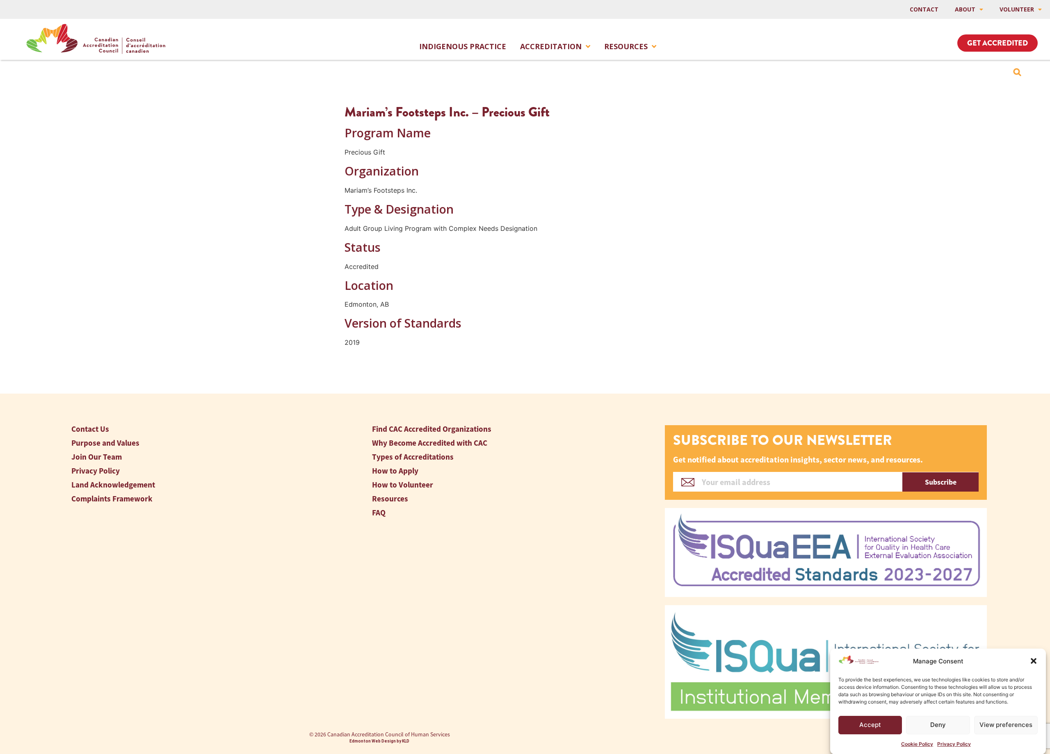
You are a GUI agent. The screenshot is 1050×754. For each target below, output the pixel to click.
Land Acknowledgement (113, 485)
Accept (870, 725)
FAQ (379, 513)
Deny (938, 725)
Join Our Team (96, 457)
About (965, 9)
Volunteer (1017, 9)
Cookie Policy (917, 743)
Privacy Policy (954, 743)
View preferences (1005, 725)
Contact (924, 9)
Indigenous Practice (462, 46)
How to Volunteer (402, 485)
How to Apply (395, 471)
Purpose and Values (105, 443)
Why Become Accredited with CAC (429, 443)
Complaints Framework (112, 499)
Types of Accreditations (413, 457)
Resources (626, 46)
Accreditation (551, 46)
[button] (1033, 661)
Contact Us (90, 429)
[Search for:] (1017, 72)
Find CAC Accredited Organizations (431, 429)
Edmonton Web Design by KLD (379, 741)
